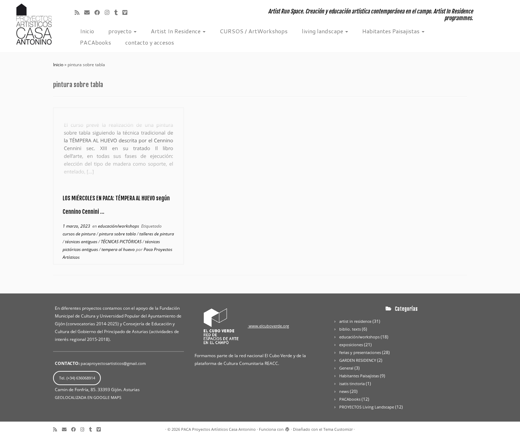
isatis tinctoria (352, 383)
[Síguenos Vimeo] (129, 12)
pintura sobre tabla (118, 234)
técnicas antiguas (81, 242)
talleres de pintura (156, 234)
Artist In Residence (176, 31)
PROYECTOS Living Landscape (366, 407)
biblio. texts (350, 329)
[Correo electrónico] (89, 12)
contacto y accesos (149, 42)
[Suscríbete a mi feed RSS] (79, 12)
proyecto (120, 31)
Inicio (87, 31)
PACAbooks (95, 42)
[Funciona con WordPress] (287, 427)
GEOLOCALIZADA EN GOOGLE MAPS (88, 397)
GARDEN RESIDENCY (357, 360)
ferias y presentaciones (360, 352)
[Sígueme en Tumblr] (118, 12)
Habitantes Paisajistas (391, 31)
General (346, 368)
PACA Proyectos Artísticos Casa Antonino (218, 429)
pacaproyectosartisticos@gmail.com (113, 363)
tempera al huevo (119, 249)
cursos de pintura (80, 234)
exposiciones (351, 344)
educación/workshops (119, 226)
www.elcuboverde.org (268, 325)
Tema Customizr (338, 429)
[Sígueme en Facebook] (99, 12)
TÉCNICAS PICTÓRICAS (122, 242)
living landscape (323, 31)
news (344, 391)
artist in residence (355, 321)
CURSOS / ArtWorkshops (254, 31)
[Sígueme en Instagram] (109, 12)
